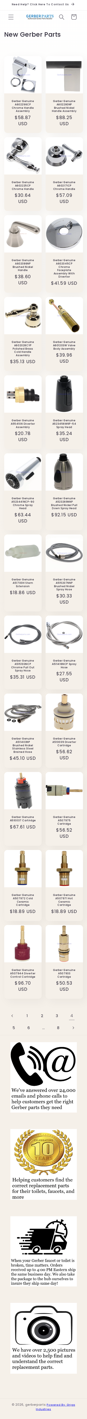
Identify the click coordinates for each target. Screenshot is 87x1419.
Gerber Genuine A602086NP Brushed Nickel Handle (23, 265)
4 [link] (71, 1016)
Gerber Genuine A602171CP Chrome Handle (64, 186)
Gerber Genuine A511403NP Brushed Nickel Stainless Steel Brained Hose (23, 745)
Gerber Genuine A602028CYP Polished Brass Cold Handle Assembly (23, 348)
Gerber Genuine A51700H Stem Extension (23, 583)
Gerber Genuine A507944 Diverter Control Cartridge (22, 974)
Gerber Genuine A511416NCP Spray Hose (64, 664)
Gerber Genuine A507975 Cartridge (64, 821)
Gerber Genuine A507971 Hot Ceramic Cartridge (64, 899)
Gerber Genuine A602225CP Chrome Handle (23, 186)
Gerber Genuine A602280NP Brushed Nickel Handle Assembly (64, 106)
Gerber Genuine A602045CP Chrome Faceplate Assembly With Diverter (64, 269)
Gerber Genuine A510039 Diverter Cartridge (64, 742)
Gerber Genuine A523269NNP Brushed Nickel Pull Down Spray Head (64, 503)
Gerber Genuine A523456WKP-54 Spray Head (64, 424)
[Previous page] (13, 1016)
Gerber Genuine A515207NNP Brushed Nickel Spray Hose (64, 584)
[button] (11, 17)
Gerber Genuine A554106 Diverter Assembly (23, 424)
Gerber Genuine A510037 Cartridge (23, 819)
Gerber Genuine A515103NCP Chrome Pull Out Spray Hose (22, 665)
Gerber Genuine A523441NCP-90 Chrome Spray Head (22, 503)
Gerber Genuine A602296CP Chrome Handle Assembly (23, 106)
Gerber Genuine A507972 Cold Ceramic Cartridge (23, 899)
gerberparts (35, 1405)
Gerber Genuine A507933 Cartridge (64, 974)
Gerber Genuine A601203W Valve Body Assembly (64, 345)
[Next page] (73, 1028)
